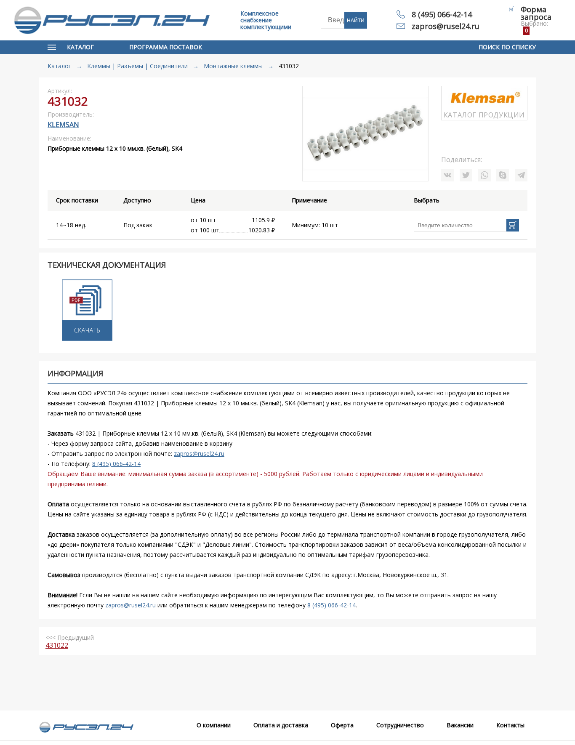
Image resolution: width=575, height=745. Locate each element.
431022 (56, 645)
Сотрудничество (400, 725)
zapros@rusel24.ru (445, 26)
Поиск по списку (507, 47)
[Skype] (502, 175)
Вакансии (460, 725)
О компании (214, 725)
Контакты (510, 725)
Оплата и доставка (280, 725)
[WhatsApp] (484, 175)
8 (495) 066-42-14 (442, 14)
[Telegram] (521, 175)
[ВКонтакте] (447, 175)
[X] (466, 175)
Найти (356, 21)
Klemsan (63, 124)
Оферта (342, 725)
